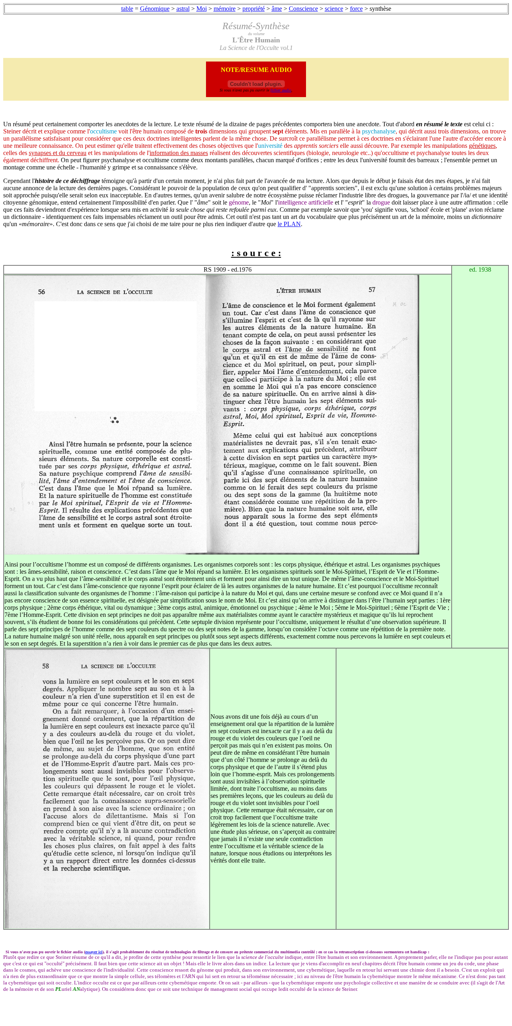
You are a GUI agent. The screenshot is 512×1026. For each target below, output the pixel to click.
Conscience (303, 8)
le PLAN (289, 224)
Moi (201, 8)
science (334, 8)
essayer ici (93, 952)
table (127, 8)
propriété (253, 8)
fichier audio (280, 90)
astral (183, 8)
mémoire (225, 8)
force (356, 8)
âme (277, 8)
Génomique (155, 8)
